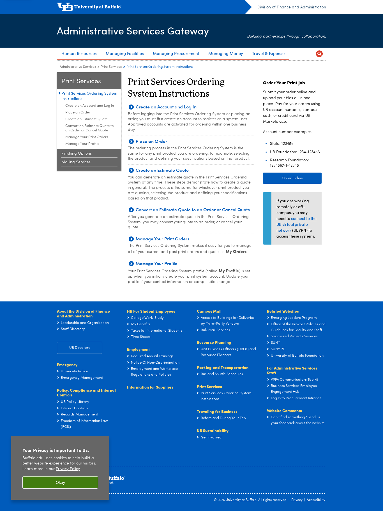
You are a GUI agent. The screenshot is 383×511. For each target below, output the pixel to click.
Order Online (292, 178)
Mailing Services (76, 162)
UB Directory (79, 348)
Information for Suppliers (150, 387)
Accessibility (316, 500)
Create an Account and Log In (89, 106)
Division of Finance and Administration (291, 7)
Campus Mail (209, 311)
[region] (60, 468)
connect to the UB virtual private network (296, 224)
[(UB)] (154, 8)
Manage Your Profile (82, 144)
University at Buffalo (241, 500)
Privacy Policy (68, 469)
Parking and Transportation (222, 367)
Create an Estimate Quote (86, 119)
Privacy (297, 500)
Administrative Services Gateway (133, 30)
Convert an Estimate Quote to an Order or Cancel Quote (89, 128)
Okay (60, 482)
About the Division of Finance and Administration (83, 313)
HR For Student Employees (151, 311)
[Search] (319, 54)
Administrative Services (78, 67)
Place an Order (77, 112)
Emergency (67, 364)
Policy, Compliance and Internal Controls (86, 392)
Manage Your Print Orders (86, 137)
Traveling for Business (217, 411)
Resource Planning (214, 342)
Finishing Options (76, 153)
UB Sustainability (213, 430)
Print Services (111, 67)
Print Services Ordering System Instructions (89, 95)
